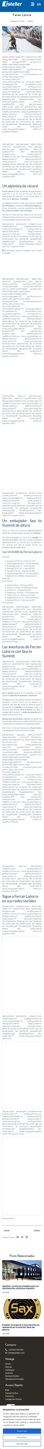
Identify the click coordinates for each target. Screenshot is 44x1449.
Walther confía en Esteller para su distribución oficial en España (20, 1287)
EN (39, 4)
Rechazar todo (22, 1444)
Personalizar (22, 1437)
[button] (17, 1237)
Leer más (5, 1292)
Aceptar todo (22, 1431)
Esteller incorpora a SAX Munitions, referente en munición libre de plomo (21, 1327)
